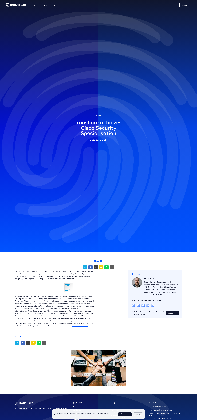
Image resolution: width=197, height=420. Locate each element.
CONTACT (185, 5)
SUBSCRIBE (172, 313)
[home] (16, 5)
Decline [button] (138, 414)
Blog (113, 402)
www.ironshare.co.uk (80, 325)
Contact (152, 402)
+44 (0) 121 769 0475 (157, 407)
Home (74, 407)
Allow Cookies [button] (124, 414)
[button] (36, 5)
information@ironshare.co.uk (160, 410)
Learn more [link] (58, 415)
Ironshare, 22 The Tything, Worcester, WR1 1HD (165, 414)
